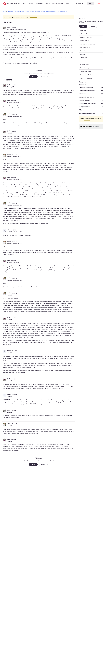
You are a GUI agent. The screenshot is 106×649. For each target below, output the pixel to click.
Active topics (83, 57)
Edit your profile (84, 34)
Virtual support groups (85, 71)
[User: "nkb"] (4, 230)
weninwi (9, 114)
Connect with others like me (91, 90)
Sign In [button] (33, 77)
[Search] (85, 3)
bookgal (9, 350)
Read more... (87, 120)
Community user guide (85, 68)
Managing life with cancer (91, 97)
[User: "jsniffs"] (4, 28)
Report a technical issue (86, 78)
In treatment (91, 94)
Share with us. (33, 17)
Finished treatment (91, 100)
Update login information (86, 37)
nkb (8, 230)
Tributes (91, 110)
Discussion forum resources (91, 113)
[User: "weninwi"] (4, 114)
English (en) (79, 3)
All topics (82, 54)
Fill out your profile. (96, 126)
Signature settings (84, 40)
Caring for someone (91, 107)
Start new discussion (85, 47)
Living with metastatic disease (91, 103)
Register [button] (43, 77)
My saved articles (84, 64)
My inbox (82, 61)
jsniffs (8, 27)
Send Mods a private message (87, 44)
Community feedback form (87, 74)
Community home (84, 51)
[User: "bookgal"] (4, 351)
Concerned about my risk (91, 87)
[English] (11, 3)
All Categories (82, 84)
